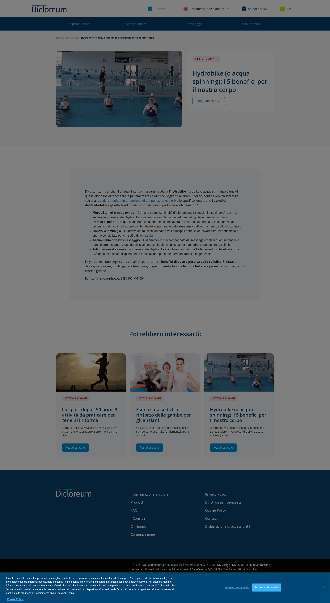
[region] (165, 587)
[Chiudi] (324, 587)
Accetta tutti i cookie (266, 587)
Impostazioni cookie (237, 587)
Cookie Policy (15, 599)
